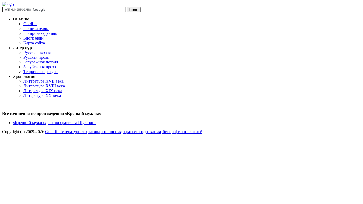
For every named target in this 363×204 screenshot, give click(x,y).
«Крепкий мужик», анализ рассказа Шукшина (54, 122)
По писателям (36, 28)
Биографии (33, 38)
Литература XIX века (42, 90)
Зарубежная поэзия (40, 62)
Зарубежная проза (39, 67)
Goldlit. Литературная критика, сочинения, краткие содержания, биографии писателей (123, 131)
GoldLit (30, 24)
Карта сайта (34, 43)
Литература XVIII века (44, 86)
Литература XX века (42, 95)
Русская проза (36, 57)
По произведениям (40, 33)
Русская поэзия (37, 52)
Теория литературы (40, 71)
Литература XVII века (43, 81)
